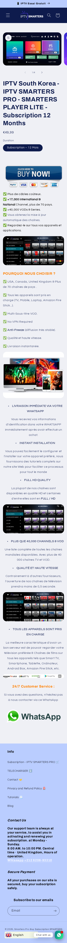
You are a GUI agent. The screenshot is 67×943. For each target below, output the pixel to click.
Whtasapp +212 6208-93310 (29, 860)
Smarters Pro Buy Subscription (31, 929)
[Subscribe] (55, 910)
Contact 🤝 (14, 779)
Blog (10, 806)
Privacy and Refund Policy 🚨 (26, 788)
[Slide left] (25, 72)
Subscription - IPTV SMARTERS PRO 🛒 (33, 762)
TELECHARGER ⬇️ (19, 771)
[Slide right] (42, 72)
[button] (8, 15)
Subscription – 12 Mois (23, 147)
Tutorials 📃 (15, 797)
